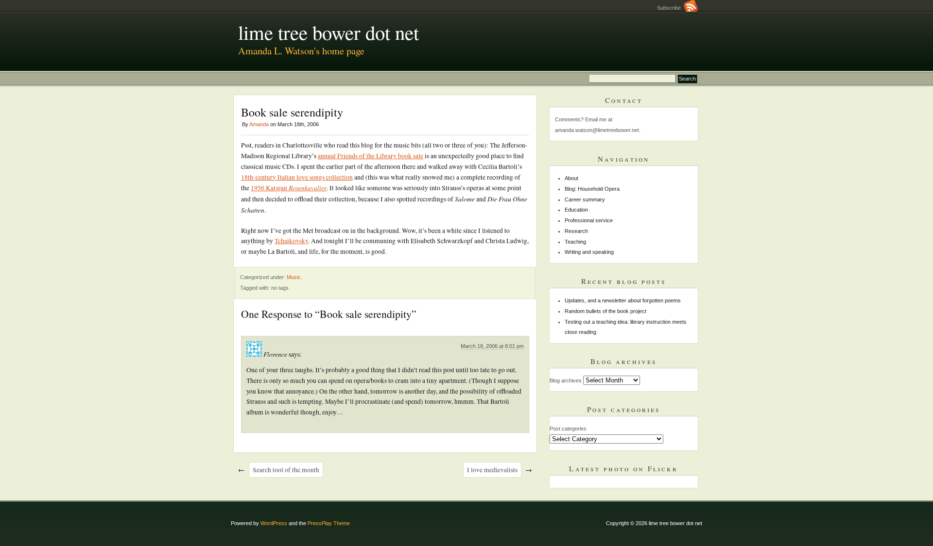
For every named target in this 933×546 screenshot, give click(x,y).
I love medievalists (492, 469)
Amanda (259, 124)
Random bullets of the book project (605, 311)
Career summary (585, 199)
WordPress (273, 523)
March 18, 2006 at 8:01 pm (492, 346)
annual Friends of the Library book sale (370, 155)
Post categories (568, 428)
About (571, 178)
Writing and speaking (589, 252)
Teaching (575, 242)
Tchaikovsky (291, 240)
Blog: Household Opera (592, 189)
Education (576, 210)
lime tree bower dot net (328, 32)
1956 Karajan (289, 187)
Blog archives (566, 380)
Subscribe (670, 8)
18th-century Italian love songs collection (297, 177)
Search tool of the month (286, 469)
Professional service (589, 220)
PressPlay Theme (329, 523)
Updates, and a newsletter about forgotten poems (623, 300)
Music (294, 277)
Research (576, 231)
